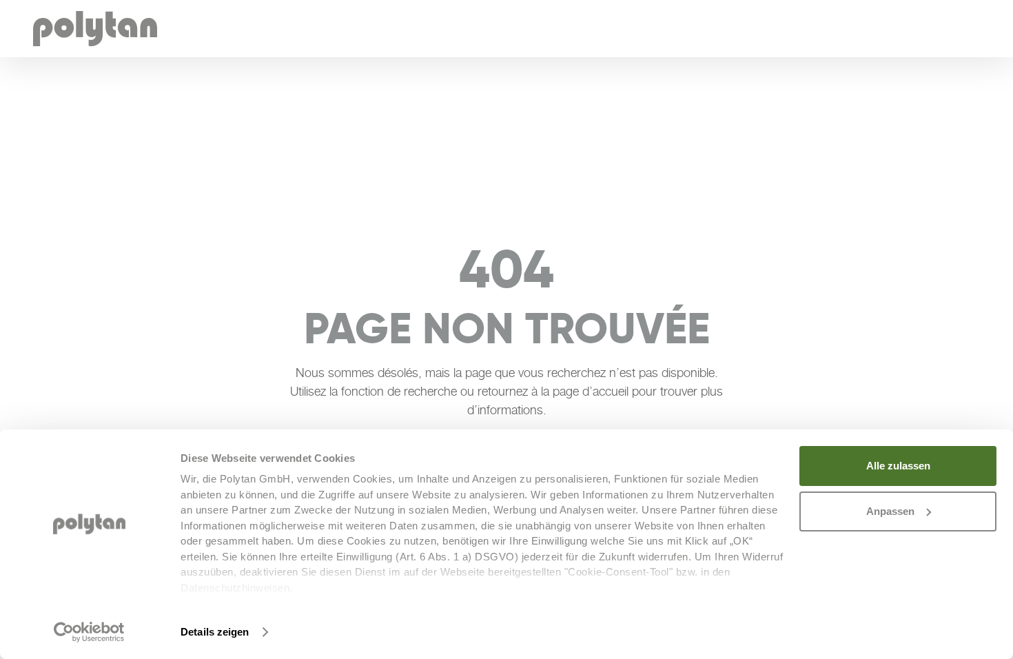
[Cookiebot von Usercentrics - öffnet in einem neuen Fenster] (89, 632)
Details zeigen (215, 632)
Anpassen (890, 511)
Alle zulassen (898, 466)
